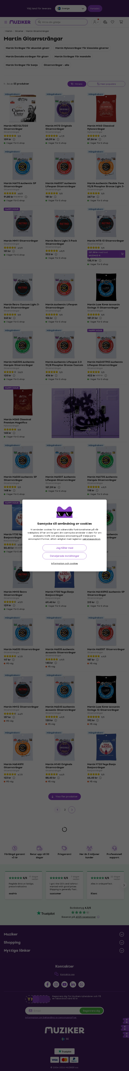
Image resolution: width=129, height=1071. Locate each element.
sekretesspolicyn (91, 539)
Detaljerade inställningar (64, 556)
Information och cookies (64, 563)
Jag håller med (64, 548)
